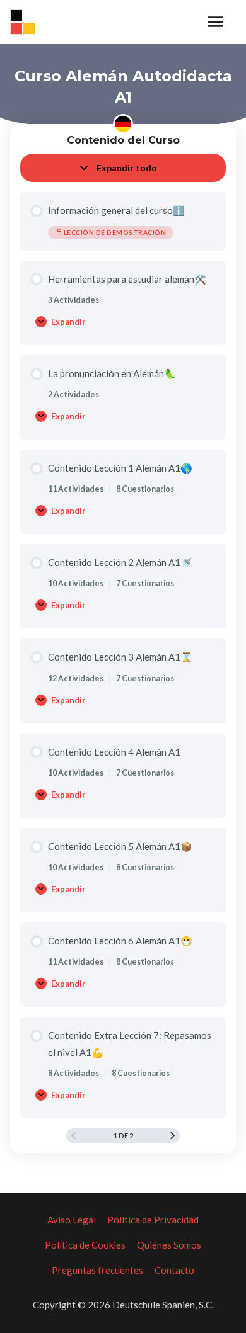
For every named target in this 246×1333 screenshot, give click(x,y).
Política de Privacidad (153, 1219)
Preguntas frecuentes (97, 1270)
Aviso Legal (71, 1219)
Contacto (174, 1270)
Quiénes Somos (169, 1245)
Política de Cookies (85, 1245)
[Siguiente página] (172, 1135)
